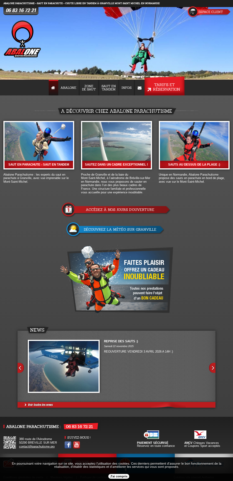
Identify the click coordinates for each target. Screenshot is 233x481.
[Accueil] (53, 87)
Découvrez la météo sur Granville (120, 229)
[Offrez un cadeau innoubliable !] (116, 282)
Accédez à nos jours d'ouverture (120, 209)
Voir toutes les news (40, 405)
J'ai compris (118, 476)
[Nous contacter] (139, 87)
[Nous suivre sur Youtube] (76, 447)
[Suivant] (212, 368)
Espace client (210, 12)
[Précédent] (21, 368)
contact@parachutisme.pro (37, 446)
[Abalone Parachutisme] (22, 39)
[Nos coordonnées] (9, 447)
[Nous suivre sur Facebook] (68, 447)
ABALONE (68, 88)
